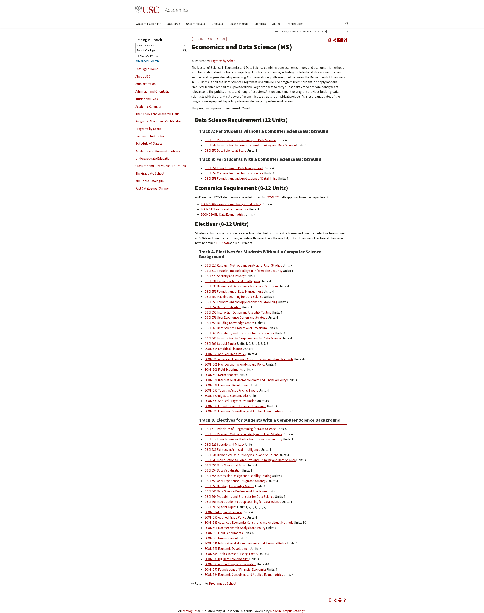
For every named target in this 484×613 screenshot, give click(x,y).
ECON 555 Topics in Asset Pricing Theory (231, 390)
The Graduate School (149, 173)
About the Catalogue (149, 181)
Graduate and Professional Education (160, 166)
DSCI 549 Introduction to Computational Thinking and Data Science (250, 145)
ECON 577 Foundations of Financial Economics (235, 406)
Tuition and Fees (146, 99)
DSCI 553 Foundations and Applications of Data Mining (241, 178)
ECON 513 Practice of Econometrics (224, 209)
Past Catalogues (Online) (152, 188)
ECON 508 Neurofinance (221, 375)
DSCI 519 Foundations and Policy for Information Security (243, 271)
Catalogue (173, 24)
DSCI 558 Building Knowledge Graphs (229, 323)
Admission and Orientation (153, 91)
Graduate (217, 24)
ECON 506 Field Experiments (224, 369)
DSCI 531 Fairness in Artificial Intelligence (232, 281)
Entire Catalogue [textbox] (145, 45)
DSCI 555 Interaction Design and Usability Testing (238, 312)
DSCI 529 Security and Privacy (225, 276)
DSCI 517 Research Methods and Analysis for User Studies (243, 265)
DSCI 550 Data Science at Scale (225, 150)
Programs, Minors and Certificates (158, 121)
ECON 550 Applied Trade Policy (225, 354)
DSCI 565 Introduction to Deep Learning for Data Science (243, 338)
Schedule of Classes (148, 143)
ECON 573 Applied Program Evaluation (230, 401)
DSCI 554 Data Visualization (223, 307)
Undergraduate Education (153, 158)
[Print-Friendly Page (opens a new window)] (339, 40)
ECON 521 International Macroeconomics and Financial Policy (246, 380)
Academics (176, 9)
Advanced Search (147, 61)
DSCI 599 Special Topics (221, 344)
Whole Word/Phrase (149, 55)
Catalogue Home (146, 69)
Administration (145, 84)
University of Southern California (147, 10)
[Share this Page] (335, 40)
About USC (142, 76)
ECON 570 (272, 197)
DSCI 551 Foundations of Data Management (234, 168)
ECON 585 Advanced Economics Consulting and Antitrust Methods (249, 359)
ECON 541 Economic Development (228, 385)
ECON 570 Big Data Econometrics (223, 214)
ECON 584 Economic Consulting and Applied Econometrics (244, 411)
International (295, 24)
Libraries (260, 24)
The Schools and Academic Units (157, 114)
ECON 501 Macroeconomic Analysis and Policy (235, 364)
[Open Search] (347, 23)
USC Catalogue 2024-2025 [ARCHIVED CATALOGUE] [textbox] (301, 31)
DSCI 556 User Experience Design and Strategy (236, 317)
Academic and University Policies (157, 151)
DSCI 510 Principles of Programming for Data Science (240, 140)
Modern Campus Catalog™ (287, 611)
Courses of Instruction (150, 136)
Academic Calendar (148, 24)
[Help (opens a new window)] (344, 40)
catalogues (190, 611)
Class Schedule (239, 24)
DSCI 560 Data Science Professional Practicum (236, 328)
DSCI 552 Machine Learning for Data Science (234, 173)
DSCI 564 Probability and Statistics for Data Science (239, 333)
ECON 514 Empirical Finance (223, 349)
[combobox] (312, 31)
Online (276, 24)
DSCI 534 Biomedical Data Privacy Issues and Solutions (241, 286)
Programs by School (148, 129)
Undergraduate (196, 24)
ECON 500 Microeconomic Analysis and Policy (231, 204)
